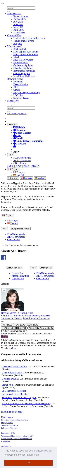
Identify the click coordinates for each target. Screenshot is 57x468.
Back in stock (19, 49)
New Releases (14, 13)
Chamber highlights (22, 68)
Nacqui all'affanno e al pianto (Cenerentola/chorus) (26, 403)
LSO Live (18, 95)
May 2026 (18, 27)
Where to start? (14, 46)
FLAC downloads (22, 157)
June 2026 (18, 24)
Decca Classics (20, 84)
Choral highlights (21, 73)
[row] (28, 319)
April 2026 (18, 30)
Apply (16, 152)
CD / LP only (19, 163)
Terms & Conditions (9, 425)
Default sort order (14, 268)
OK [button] (28, 462)
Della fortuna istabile (12, 372)
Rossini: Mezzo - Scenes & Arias (17, 313)
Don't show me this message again (21, 245)
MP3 (11, 155)
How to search (7, 417)
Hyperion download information (14, 420)
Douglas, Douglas (10, 378)
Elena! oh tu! (8, 384)
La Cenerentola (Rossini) (14, 390)
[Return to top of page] (12, 412)
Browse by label (15, 79)
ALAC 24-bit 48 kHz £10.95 (41, 328)
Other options (46, 268)
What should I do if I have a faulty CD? (17, 436)
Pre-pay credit (7, 422)
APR (15, 87)
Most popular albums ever (25, 54)
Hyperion (17, 81)
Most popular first (20, 276)
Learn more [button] (33, 454)
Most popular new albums (25, 51)
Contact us (5, 441)
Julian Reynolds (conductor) (36, 318)
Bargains (17, 43)
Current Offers (14, 35)
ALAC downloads (22, 160)
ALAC (26, 166)
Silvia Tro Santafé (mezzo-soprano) (23, 315)
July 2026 (18, 21)
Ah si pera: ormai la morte (14, 366)
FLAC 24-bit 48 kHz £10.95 (14, 328)
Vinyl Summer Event (23, 40)
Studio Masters (20, 62)
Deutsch (20, 175)
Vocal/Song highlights (24, 76)
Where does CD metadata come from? (16, 438)
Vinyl (16, 57)
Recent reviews (20, 16)
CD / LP (35, 166)
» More (12, 348)
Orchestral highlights (23, 65)
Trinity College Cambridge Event (29, 38)
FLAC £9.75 (19, 325)
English (14, 178)
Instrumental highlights (24, 70)
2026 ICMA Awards (23, 60)
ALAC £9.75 (32, 325)
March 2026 (19, 32)
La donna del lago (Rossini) (15, 394)
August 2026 (19, 19)
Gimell (16, 89)
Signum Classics (21, 98)
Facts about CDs (8, 433)
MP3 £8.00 (7, 325)
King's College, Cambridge (26, 92)
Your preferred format (20, 229)
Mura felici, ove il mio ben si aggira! (19, 397)
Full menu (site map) (17, 113)
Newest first (17, 273)
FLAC (18, 166)
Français (20, 172)
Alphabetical (18, 278)
